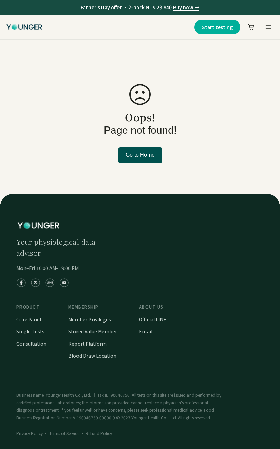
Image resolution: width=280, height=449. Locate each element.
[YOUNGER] (24, 27)
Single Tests (30, 331)
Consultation (31, 343)
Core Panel (28, 319)
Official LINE (152, 319)
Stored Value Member (92, 331)
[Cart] (250, 26)
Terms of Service (64, 433)
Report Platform (87, 343)
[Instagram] (35, 282)
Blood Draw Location (92, 355)
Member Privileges (89, 319)
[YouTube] (64, 282)
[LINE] (50, 282)
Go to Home (140, 155)
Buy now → (186, 7)
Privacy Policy (29, 433)
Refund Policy (99, 433)
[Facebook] (21, 282)
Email (145, 331)
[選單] (268, 26)
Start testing (217, 27)
